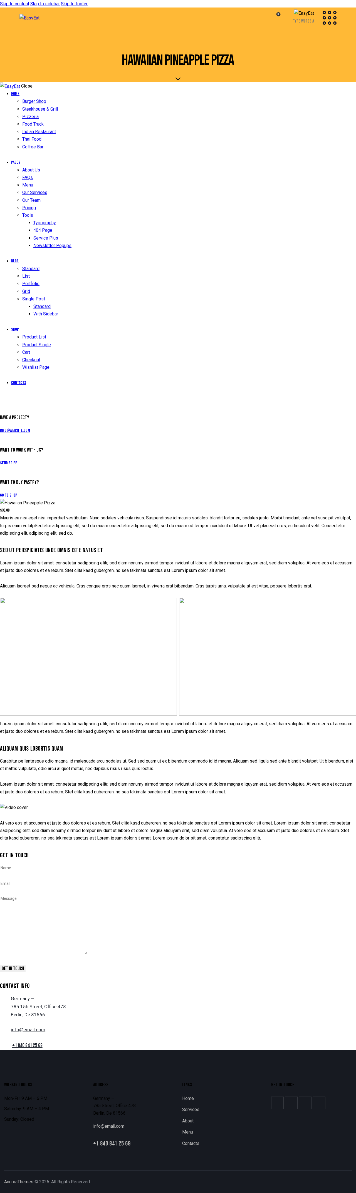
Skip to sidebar (45, 3)
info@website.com (15, 430)
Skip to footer (74, 3)
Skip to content (14, 3)
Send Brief (8, 463)
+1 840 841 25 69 (27, 1045)
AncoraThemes (18, 1181)
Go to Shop (8, 495)
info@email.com (28, 1029)
